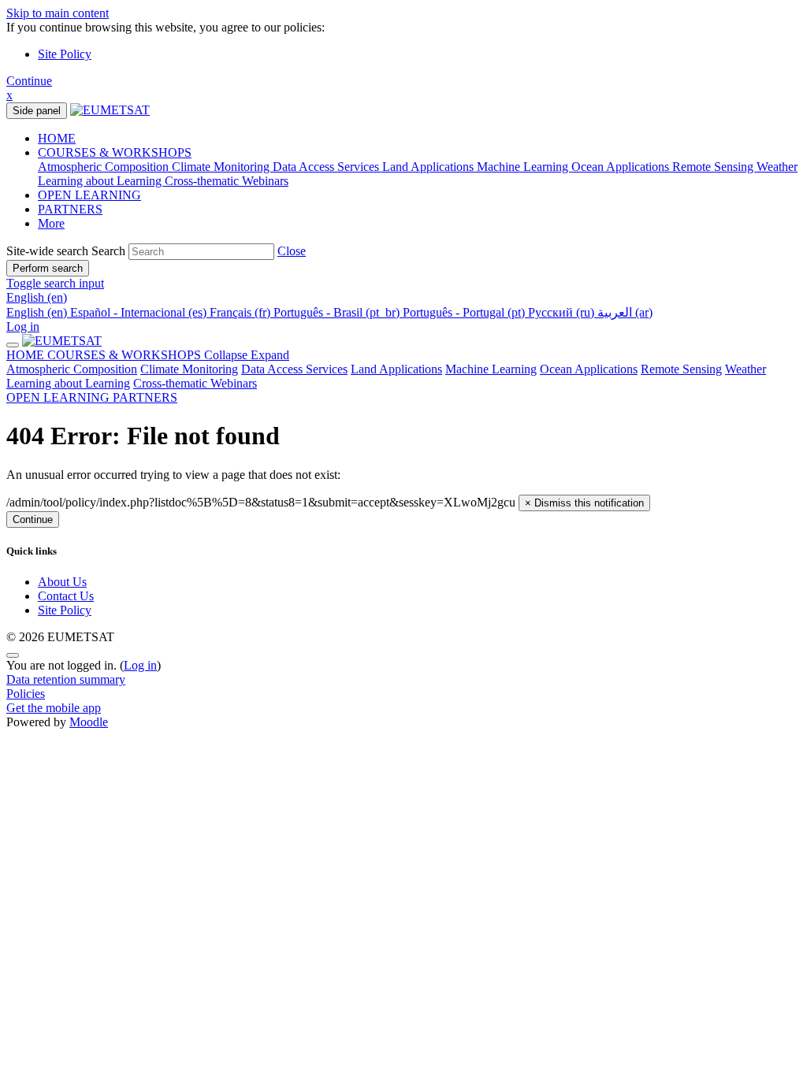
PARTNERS (145, 397)
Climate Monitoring (189, 369)
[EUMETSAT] (62, 340)
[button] (291, 251)
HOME (26, 355)
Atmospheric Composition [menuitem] (105, 166)
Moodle (88, 722)
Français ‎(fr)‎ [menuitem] (241, 312)
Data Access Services (294, 369)
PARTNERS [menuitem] (70, 209)
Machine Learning (491, 369)
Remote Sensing (681, 369)
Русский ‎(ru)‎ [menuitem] (562, 312)
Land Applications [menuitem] (429, 166)
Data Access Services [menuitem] (327, 166)
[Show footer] (12, 655)
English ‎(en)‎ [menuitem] (38, 312)
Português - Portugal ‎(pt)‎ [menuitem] (465, 312)
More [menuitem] (51, 223)
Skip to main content (57, 13)
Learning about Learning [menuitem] (101, 180)
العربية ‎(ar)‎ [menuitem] (625, 312)
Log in (22, 326)
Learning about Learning (68, 383)
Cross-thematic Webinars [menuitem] (226, 180)
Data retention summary (65, 679)
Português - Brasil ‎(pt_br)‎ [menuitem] (338, 312)
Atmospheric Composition (71, 369)
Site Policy (64, 54)
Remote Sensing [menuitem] (714, 166)
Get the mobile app (53, 707)
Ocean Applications (589, 369)
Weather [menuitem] (777, 166)
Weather (745, 369)
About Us (62, 581)
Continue (29, 80)
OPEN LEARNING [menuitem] (89, 195)
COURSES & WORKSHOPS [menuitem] (115, 152)
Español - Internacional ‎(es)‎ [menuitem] (140, 312)
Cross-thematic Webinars (195, 383)
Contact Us (66, 596)
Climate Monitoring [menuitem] (222, 166)
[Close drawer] (12, 345)
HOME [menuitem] (57, 138)
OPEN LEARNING (59, 397)
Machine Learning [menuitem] (524, 166)
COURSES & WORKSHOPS (168, 355)
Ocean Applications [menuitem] (621, 166)
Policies (25, 693)
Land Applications (396, 369)
